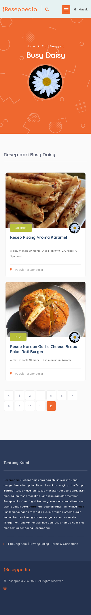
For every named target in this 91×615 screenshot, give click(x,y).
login (81, 506)
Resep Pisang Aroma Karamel (38, 237)
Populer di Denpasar (29, 269)
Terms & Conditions (64, 543)
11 (41, 406)
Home (31, 46)
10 (30, 406)
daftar (32, 506)
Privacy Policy (39, 543)
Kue (18, 337)
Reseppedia (12, 480)
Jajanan (21, 227)
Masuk (83, 9)
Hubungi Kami (17, 543)
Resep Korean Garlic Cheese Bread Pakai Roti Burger (43, 349)
